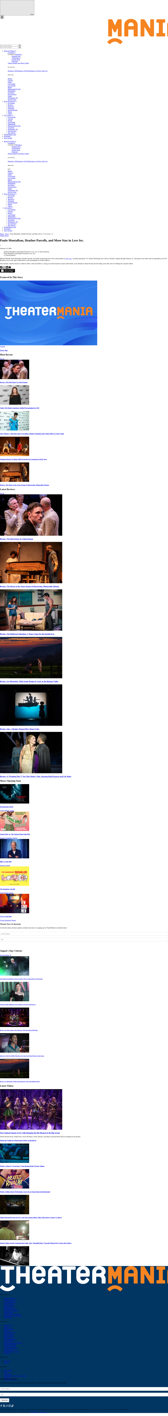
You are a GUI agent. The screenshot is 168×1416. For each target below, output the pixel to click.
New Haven (11, 133)
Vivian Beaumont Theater (8, 920)
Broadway (19, 54)
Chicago (10, 80)
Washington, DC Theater (11, 1314)
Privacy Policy (35, 1412)
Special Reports (12, 110)
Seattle (10, 96)
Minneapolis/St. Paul (14, 89)
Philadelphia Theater (10, 1309)
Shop (5, 1372)
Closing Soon (16, 59)
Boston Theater (8, 1303)
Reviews (10, 105)
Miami (10, 87)
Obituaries (11, 108)
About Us (7, 1377)
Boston (10, 79)
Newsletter (7, 136)
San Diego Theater (9, 1346)
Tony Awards (8, 138)
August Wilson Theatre (7, 810)
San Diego (11, 92)
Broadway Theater (9, 1298)
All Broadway (16, 58)
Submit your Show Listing (21, 63)
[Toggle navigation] (2, 17)
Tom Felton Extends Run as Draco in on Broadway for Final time (21, 979)
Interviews (11, 106)
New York (7, 1361)
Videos (10, 113)
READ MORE (5, 955)
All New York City (42, 71)
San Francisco (12, 94)
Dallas (10, 82)
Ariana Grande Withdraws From (18, 1004)
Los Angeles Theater (10, 1302)
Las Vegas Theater (9, 1305)
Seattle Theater (8, 1312)
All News (7, 1353)
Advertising (7, 1374)
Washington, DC (13, 98)
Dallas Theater (8, 1337)
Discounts (15, 61)
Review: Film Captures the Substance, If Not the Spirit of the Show (19, 1030)
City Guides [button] (8, 115)
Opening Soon (16, 56)
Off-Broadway (19, 71)
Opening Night (8, 1329)
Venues (10, 63)
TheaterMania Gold (10, 134)
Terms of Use (43, 1412)
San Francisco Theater (11, 1310)
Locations (11, 52)
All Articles (11, 103)
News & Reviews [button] (9, 101)
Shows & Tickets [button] (9, 51)
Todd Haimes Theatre (6, 893)
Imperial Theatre (5, 865)
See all (2, 359)
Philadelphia (11, 91)
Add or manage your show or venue (15, 1376)
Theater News (4, 235)
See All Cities (12, 99)
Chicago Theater (9, 1300)
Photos (10, 112)
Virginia (2, 346)
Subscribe (5, 945)
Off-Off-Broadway (30, 71)
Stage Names (8, 1370)
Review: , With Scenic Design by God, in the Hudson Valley (20, 1081)
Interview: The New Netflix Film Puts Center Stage (22, 1056)
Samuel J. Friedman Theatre (8, 838)
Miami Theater (8, 1307)
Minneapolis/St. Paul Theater (13, 1316)
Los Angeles (11, 85)
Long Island (11, 84)
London (6, 1363)
